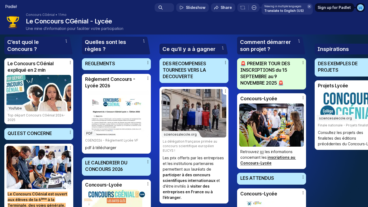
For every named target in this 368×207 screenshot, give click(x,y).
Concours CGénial (40, 15)
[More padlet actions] (254, 7)
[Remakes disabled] (242, 7)
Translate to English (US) (284, 11)
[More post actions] (70, 62)
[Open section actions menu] (66, 41)
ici (262, 151)
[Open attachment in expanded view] (38, 167)
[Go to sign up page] (360, 7)
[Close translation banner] (309, 6)
